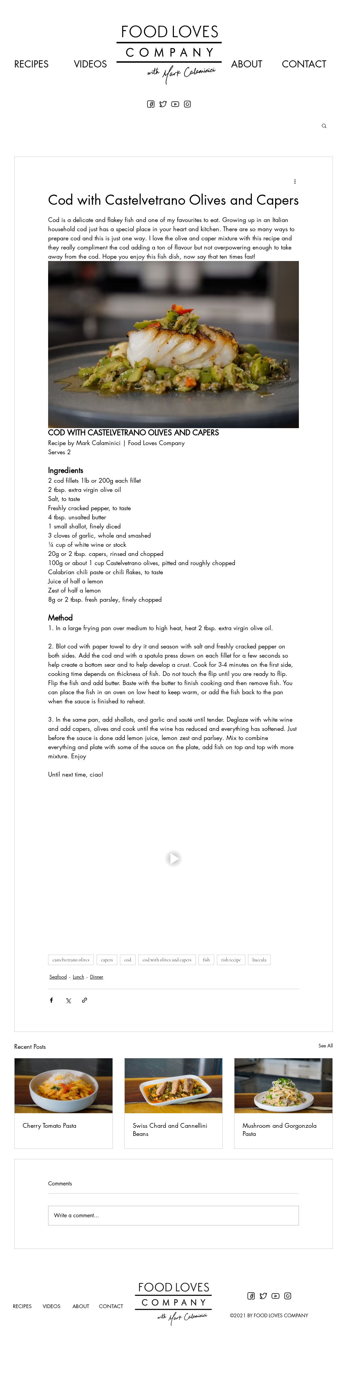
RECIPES (31, 64)
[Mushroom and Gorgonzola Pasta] (283, 1085)
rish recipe (231, 960)
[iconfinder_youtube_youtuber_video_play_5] (175, 104)
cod (127, 960)
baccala (259, 960)
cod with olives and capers (167, 960)
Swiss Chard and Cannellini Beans (170, 1129)
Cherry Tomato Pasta (49, 1125)
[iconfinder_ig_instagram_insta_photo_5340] (187, 104)
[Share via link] (84, 1000)
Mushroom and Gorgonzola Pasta (280, 1129)
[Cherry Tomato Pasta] (64, 1085)
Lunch (78, 977)
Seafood (58, 977)
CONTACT (304, 64)
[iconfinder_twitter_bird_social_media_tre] (163, 104)
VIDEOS (90, 64)
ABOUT (246, 64)
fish (206, 960)
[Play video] (173, 858)
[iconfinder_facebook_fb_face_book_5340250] (150, 104)
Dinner (96, 977)
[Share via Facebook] (51, 1000)
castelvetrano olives (71, 960)
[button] (324, 125)
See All (326, 1045)
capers (107, 960)
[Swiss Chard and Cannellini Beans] (174, 1085)
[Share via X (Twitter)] (68, 1000)
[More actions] (295, 181)
